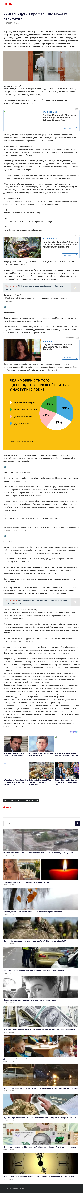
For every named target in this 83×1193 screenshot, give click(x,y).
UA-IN (7, 4)
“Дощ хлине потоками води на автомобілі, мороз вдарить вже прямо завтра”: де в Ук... (40, 1088)
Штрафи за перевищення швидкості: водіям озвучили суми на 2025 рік (34, 971)
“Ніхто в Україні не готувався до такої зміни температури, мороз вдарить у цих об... (39, 853)
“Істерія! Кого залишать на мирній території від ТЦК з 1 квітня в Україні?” (34, 941)
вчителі (6, 800)
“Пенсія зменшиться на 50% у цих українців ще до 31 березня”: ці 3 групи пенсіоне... (39, 1147)
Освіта (16, 23)
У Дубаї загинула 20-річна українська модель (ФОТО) (26, 882)
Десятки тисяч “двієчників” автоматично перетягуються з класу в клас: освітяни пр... (40, 1059)
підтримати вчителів (31, 800)
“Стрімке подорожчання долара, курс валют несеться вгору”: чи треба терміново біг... (40, 1029)
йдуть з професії (16, 800)
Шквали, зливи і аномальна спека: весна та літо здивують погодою (32, 912)
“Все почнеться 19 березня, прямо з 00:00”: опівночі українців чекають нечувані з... (39, 1177)
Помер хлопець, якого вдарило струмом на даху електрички (29, 1000)
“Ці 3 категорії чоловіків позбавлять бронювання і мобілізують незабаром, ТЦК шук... (40, 1118)
